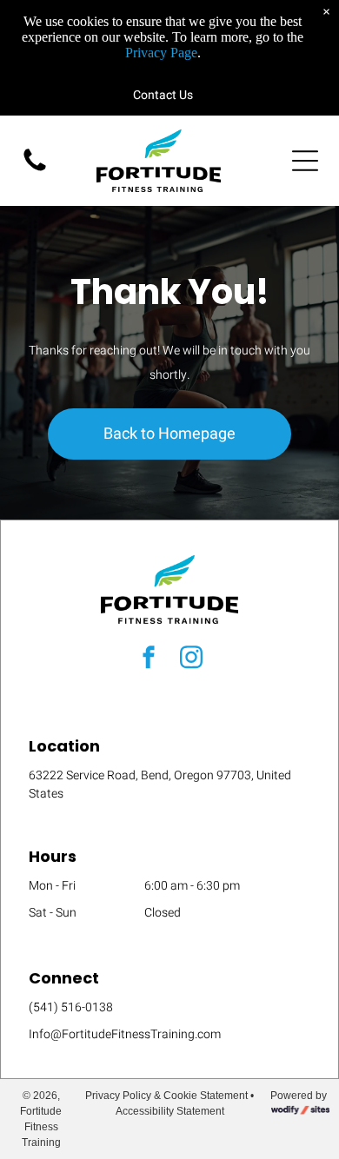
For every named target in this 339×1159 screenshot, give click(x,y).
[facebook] (149, 659)
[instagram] (191, 659)
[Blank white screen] (35, 171)
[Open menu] (305, 161)
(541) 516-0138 (71, 1007)
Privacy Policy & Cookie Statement (166, 1095)
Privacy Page (161, 52)
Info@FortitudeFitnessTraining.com (125, 1034)
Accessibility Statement (170, 1111)
